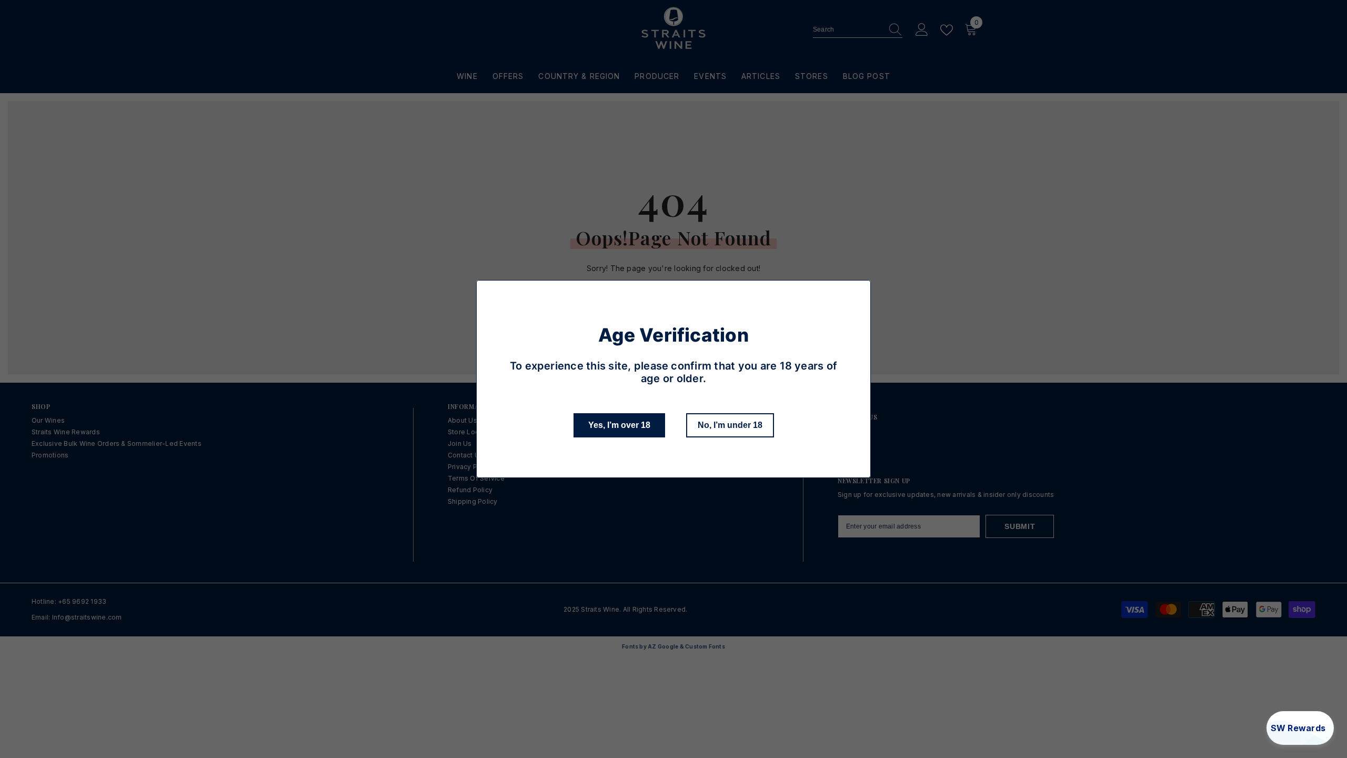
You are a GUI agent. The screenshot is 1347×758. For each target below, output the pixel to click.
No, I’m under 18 (730, 425)
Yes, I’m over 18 (619, 425)
